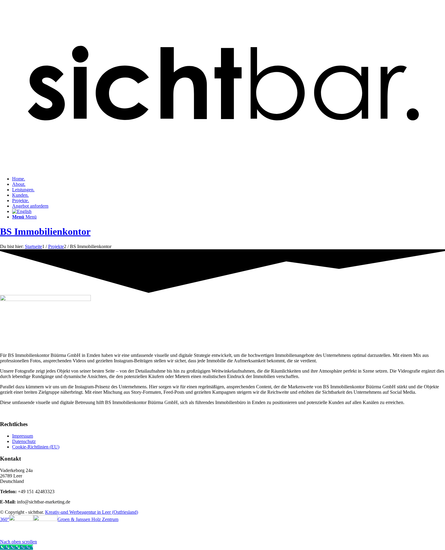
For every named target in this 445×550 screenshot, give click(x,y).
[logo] (222, 168)
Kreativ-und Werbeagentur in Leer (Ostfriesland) (91, 512)
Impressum (22, 435)
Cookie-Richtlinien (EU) (35, 446)
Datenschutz (24, 441)
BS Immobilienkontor (45, 231)
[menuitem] (228, 179)
